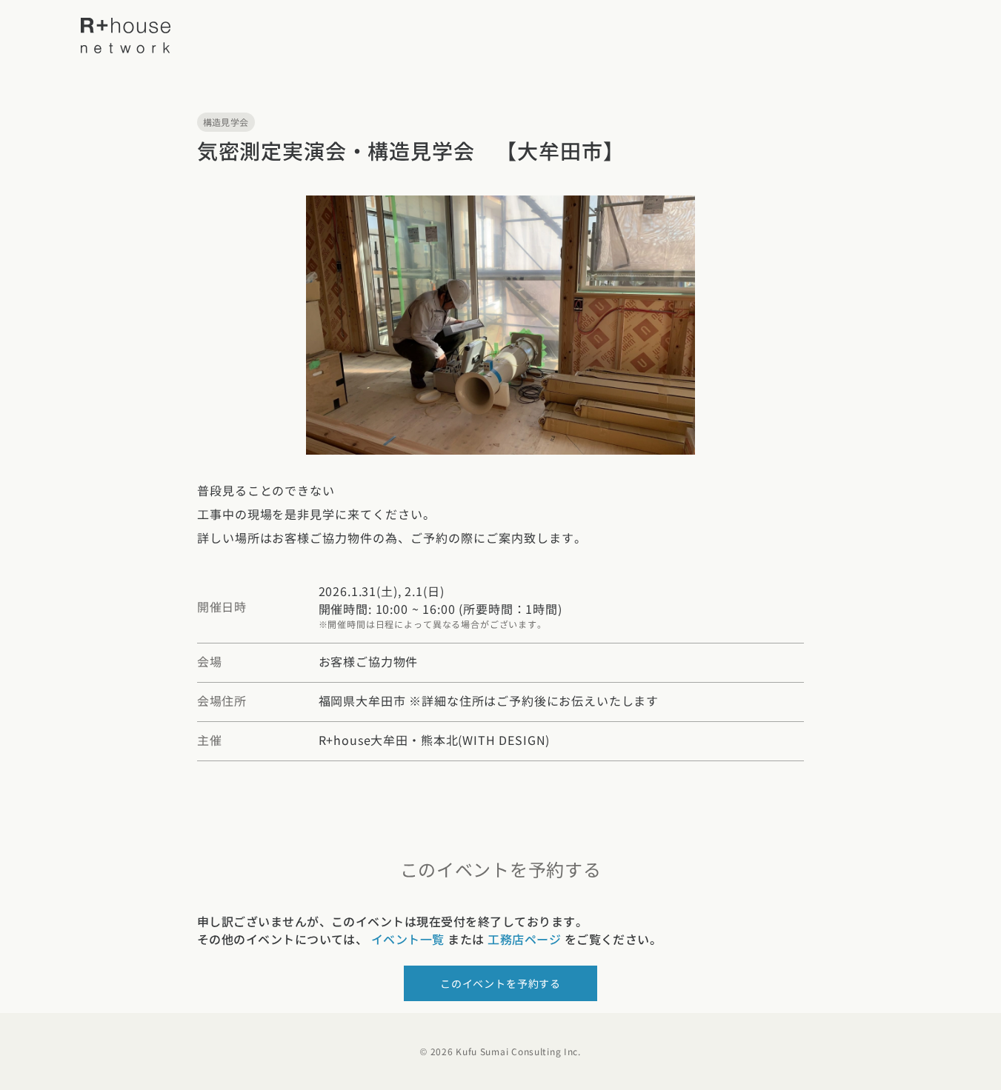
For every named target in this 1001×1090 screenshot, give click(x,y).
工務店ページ (524, 939)
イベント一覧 (408, 939)
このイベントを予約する (500, 983)
